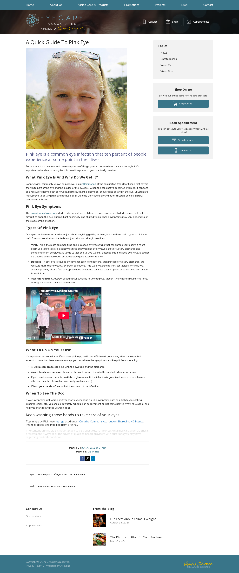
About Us (56, 5)
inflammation (88, 184)
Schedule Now (185, 140)
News (163, 53)
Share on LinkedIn (93, 458)
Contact (208, 5)
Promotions (131, 5)
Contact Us (185, 150)
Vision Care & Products (93, 5)
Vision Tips (93, 451)
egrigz (60, 421)
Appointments (200, 22)
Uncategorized (168, 59)
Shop (174, 22)
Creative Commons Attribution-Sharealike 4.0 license (111, 421)
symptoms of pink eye (43, 213)
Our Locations (33, 516)
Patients (160, 5)
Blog (184, 5)
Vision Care (166, 65)
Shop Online (185, 103)
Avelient (65, 566)
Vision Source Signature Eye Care (198, 564)
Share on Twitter (87, 458)
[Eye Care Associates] (54, 22)
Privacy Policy (33, 566)
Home (30, 5)
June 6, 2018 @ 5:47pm (94, 447)
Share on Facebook (82, 458)
